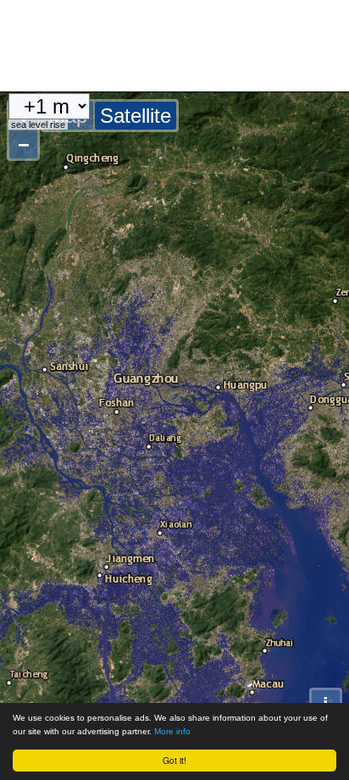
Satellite (135, 115)
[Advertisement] (135, 42)
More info (172, 731)
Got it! (174, 760)
